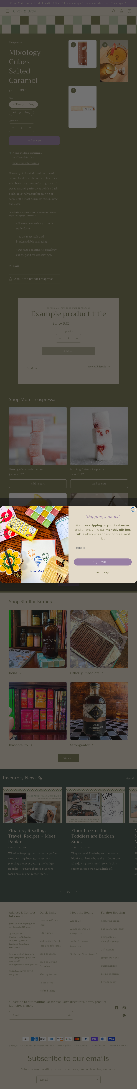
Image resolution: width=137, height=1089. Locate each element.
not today (103, 572)
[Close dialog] (133, 509)
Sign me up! (103, 562)
